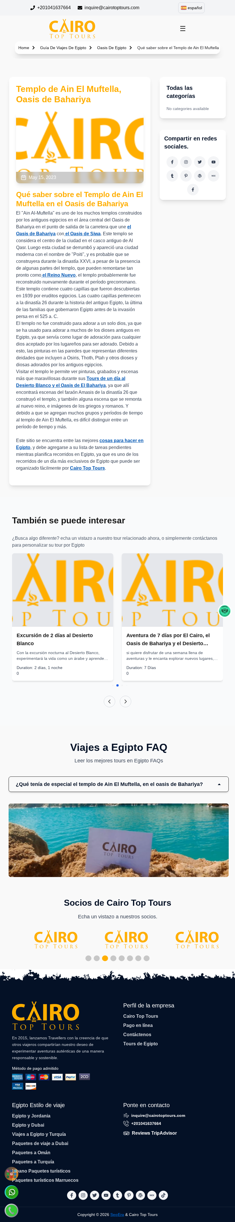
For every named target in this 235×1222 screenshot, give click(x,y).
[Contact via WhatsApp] (11, 1192)
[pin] (186, 176)
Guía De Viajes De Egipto (63, 47)
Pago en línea (138, 1025)
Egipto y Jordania (31, 1115)
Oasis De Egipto (111, 47)
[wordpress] (199, 176)
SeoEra (117, 1214)
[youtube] (213, 162)
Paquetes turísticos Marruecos (45, 1180)
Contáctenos (137, 1034)
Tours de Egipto (140, 1043)
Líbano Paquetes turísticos (41, 1171)
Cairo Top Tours (87, 468)
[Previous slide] (109, 701)
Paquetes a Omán (31, 1152)
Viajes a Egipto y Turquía (39, 1134)
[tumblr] (172, 176)
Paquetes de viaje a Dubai (40, 1143)
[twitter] (199, 162)
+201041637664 (54, 7)
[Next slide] (125, 701)
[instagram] (186, 162)
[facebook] (172, 162)
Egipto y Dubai (28, 1125)
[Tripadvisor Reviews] (225, 611)
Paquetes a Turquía (33, 1161)
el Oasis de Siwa (82, 233)
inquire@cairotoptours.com (112, 7)
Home (23, 47)
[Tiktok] (193, 189)
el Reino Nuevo (58, 275)
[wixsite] (213, 176)
